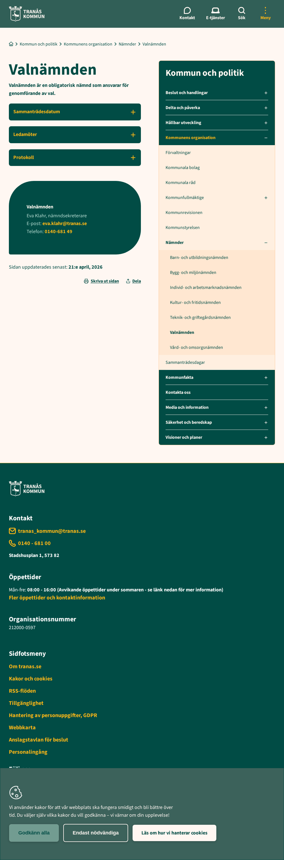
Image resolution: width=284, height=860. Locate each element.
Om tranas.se (25, 666)
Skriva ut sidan (105, 281)
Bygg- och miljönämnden (193, 272)
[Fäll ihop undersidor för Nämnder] (266, 242)
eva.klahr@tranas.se (64, 223)
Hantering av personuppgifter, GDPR (53, 715)
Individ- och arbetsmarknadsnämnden (206, 287)
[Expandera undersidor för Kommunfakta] (266, 377)
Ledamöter (25, 134)
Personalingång (28, 752)
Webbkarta (22, 728)
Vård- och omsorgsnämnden (196, 347)
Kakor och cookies (30, 679)
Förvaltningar (178, 153)
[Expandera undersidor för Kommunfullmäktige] (266, 197)
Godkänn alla (34, 833)
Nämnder (175, 242)
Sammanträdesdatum (36, 111)
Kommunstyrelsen (183, 228)
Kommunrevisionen (184, 213)
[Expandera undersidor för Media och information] (266, 407)
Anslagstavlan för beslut (38, 740)
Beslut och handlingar (187, 93)
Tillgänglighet (26, 703)
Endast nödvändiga (96, 833)
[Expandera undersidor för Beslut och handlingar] (266, 92)
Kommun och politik (205, 73)
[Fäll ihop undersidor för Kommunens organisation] (266, 137)
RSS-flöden (22, 691)
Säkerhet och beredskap (189, 422)
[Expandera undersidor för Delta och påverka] (266, 107)
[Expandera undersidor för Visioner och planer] (266, 437)
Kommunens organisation (190, 138)
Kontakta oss (178, 392)
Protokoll (23, 157)
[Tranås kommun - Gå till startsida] (26, 13)
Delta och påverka (183, 108)
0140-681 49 (58, 231)
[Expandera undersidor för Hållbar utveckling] (266, 122)
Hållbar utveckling (183, 123)
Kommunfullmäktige (185, 198)
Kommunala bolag (183, 168)
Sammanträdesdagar (185, 362)
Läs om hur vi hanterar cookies (174, 832)
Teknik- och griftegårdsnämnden (200, 317)
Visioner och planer (184, 437)
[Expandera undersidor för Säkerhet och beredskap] (266, 422)
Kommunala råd (181, 183)
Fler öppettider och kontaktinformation (57, 598)
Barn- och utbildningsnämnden (199, 257)
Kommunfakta (179, 377)
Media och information (187, 407)
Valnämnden (182, 332)
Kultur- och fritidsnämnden (195, 302)
